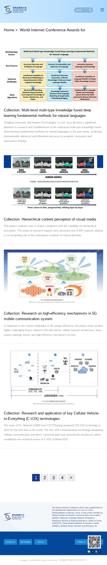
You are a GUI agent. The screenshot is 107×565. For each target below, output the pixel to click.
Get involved (26, 542)
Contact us (10, 542)
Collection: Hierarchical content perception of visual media (50, 219)
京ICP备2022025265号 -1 (76, 560)
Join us (41, 542)
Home (9, 30)
